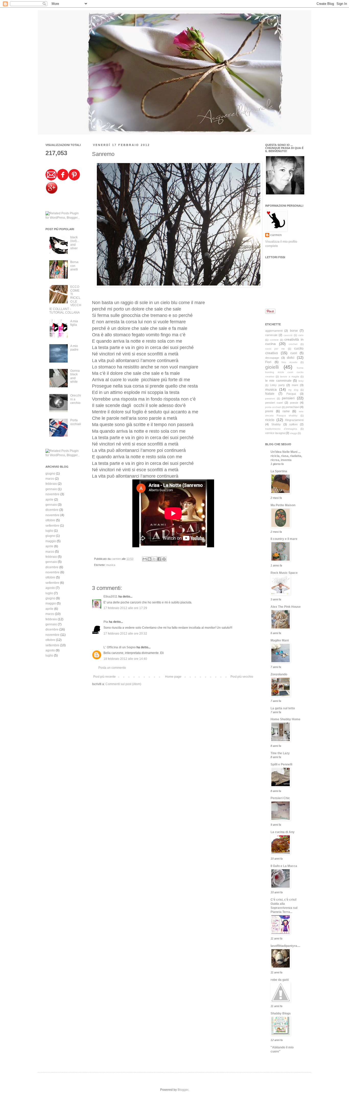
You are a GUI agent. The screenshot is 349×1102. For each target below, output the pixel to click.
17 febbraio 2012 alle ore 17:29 (125, 608)
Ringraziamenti (294, 420)
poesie (294, 402)
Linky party (277, 385)
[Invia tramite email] (144, 559)
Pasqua (291, 393)
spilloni (293, 424)
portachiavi (292, 406)
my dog (293, 389)
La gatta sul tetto (283, 708)
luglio (49, 531)
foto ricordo (289, 362)
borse (294, 330)
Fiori (268, 362)
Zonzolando (279, 674)
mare (295, 385)
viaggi (293, 433)
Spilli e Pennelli (281, 764)
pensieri (288, 398)
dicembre (52, 510)
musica (110, 564)
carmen (116, 558)
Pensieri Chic (280, 798)
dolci (290, 357)
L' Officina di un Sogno (119, 647)
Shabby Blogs (281, 1013)
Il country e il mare (284, 539)
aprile (49, 499)
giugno (50, 473)
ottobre (50, 520)
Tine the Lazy (280, 753)
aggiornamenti (274, 330)
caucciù (288, 335)
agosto (50, 588)
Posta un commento (112, 668)
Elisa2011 (110, 596)
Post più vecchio (241, 676)
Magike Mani (280, 640)
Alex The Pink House (286, 607)
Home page (173, 676)
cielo (301, 335)
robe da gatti (280, 980)
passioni (270, 398)
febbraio (51, 484)
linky (301, 380)
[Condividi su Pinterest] (164, 559)
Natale (269, 393)
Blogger (183, 1090)
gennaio (51, 489)
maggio (50, 541)
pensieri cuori (274, 402)
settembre (52, 525)
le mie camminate (278, 380)
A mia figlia (74, 323)
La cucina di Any (283, 832)
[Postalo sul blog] (149, 559)
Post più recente (104, 676)
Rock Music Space (284, 573)
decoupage (272, 357)
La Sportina (279, 471)
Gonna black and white (75, 376)
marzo (49, 478)
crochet (293, 344)
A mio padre (74, 347)
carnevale (271, 335)
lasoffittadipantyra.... (285, 946)
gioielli (272, 367)
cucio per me (275, 348)
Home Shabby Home (285, 719)
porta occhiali (273, 407)
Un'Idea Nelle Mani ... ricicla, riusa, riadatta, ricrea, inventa (286, 456)
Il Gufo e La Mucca (284, 866)
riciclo (269, 420)
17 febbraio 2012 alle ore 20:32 (125, 633)
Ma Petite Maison (283, 505)
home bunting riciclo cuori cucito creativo (284, 372)
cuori (293, 353)
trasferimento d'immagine (281, 428)
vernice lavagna (275, 433)
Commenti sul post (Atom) (123, 684)
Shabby (276, 424)
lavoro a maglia (289, 376)
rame (286, 411)
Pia (105, 622)
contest (274, 339)
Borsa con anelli (74, 265)
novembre (52, 494)
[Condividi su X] (154, 559)
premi (269, 411)
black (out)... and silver (74, 243)
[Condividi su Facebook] (159, 559)
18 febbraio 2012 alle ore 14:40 (125, 659)
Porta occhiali (75, 422)
